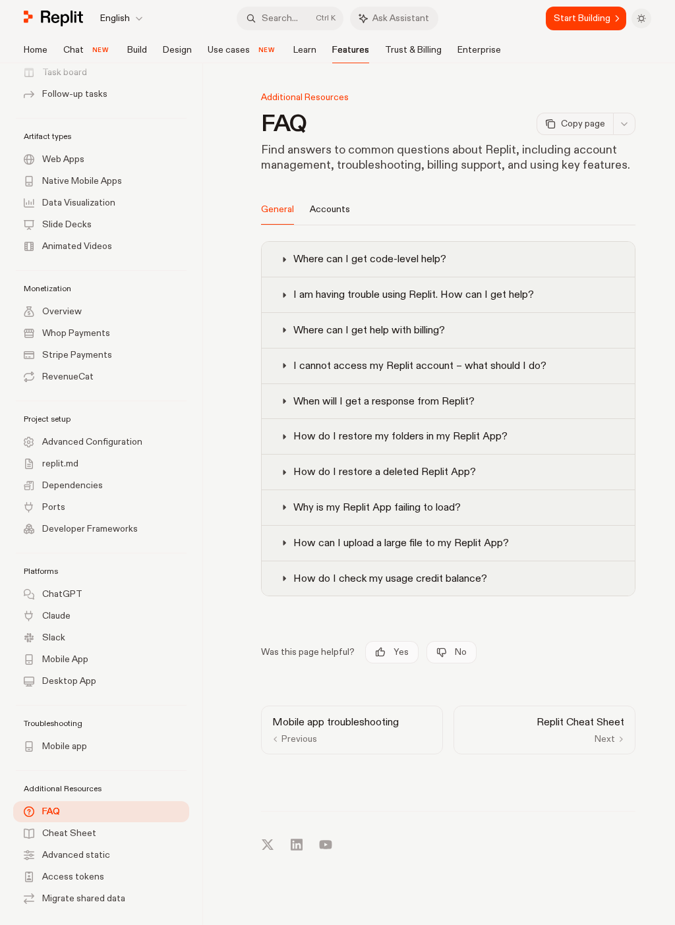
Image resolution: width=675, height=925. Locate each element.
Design (177, 49)
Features (350, 49)
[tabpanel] (448, 422)
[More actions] (624, 124)
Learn (304, 49)
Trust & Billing (413, 49)
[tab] (277, 209)
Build (137, 49)
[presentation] (107, 494)
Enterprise (479, 49)
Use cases (229, 49)
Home (35, 49)
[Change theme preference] (641, 18)
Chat (73, 49)
